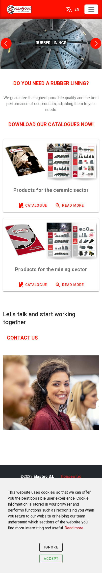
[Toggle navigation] (91, 9)
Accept (51, 559)
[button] (6, 43)
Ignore (51, 547)
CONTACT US (22, 338)
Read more (74, 528)
